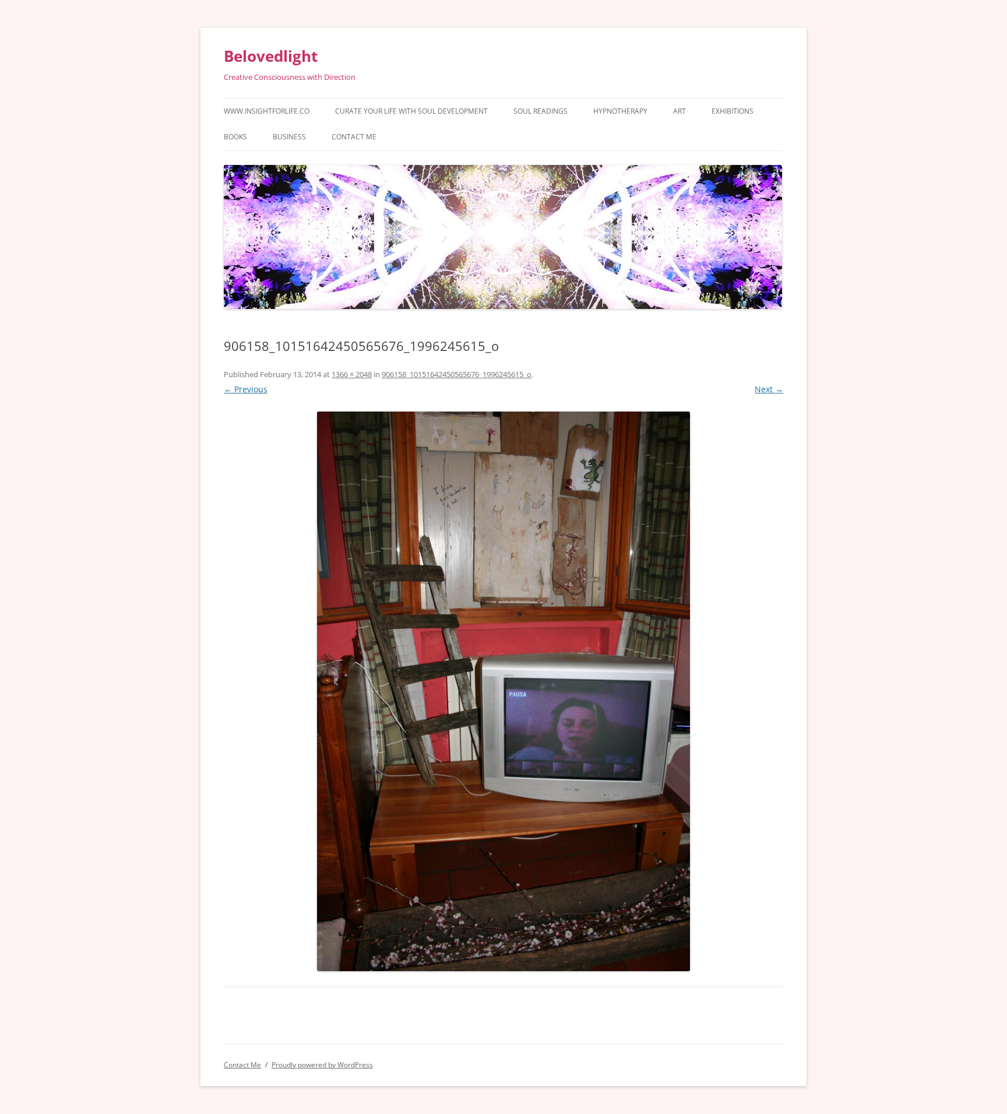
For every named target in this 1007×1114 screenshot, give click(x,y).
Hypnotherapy (620, 111)
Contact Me (354, 137)
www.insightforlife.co (266, 111)
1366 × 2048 (352, 374)
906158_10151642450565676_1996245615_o (456, 374)
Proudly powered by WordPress (322, 1065)
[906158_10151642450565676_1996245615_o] (503, 691)
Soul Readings (540, 111)
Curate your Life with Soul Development (411, 111)
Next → (769, 389)
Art (679, 111)
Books (235, 137)
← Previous (245, 389)
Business (289, 137)
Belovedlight (271, 55)
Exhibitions (733, 111)
